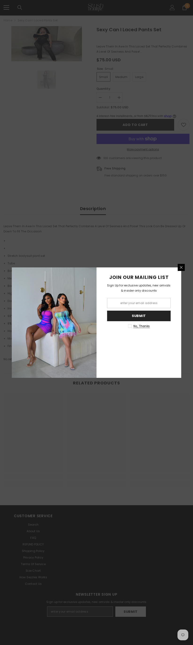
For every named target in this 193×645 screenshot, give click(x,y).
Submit (139, 315)
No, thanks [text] (141, 326)
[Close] (181, 267)
